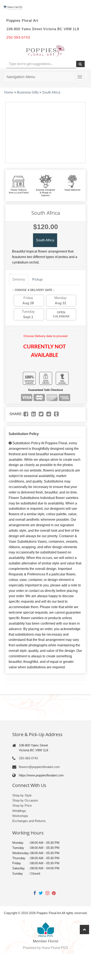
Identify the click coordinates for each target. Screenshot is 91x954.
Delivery (18, 279)
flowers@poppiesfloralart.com (39, 767)
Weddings (19, 811)
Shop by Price (22, 805)
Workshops (20, 816)
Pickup (37, 279)
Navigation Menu (21, 77)
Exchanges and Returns (29, 821)
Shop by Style (22, 795)
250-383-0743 (28, 758)
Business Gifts (28, 92)
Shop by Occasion (25, 800)
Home (8, 92)
